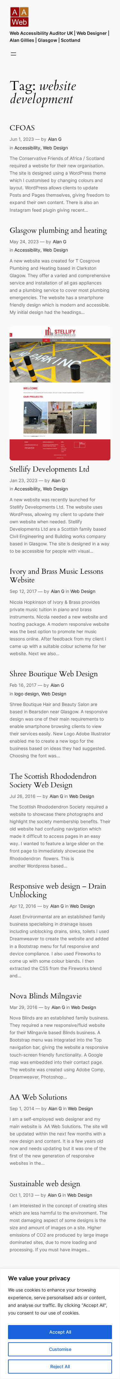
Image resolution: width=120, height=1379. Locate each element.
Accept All (60, 1332)
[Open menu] (13, 54)
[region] (60, 1324)
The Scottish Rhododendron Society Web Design (53, 781)
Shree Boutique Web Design (54, 674)
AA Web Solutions (38, 1097)
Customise (60, 1349)
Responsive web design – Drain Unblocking (58, 890)
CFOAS (22, 128)
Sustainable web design (45, 1184)
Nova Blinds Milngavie (46, 996)
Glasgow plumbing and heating (58, 230)
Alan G (54, 139)
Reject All (60, 1366)
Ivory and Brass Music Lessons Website (56, 576)
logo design (26, 693)
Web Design (55, 147)
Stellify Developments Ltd (49, 469)
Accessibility (27, 147)
